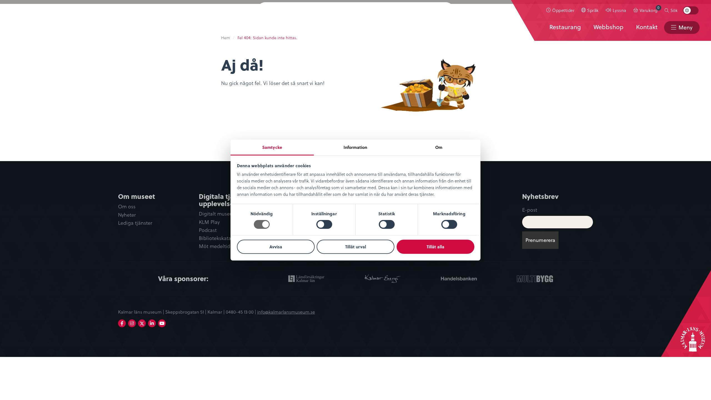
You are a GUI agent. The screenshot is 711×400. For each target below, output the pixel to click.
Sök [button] (673, 10)
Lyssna (619, 10)
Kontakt (647, 27)
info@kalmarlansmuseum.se (286, 311)
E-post (529, 209)
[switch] (324, 224)
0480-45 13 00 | (241, 311)
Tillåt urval (355, 247)
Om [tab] (438, 147)
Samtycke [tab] (272, 147)
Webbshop (609, 27)
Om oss (127, 206)
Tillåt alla (435, 247)
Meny (685, 27)
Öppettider (563, 10)
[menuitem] (560, 10)
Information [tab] (355, 147)
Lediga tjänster (135, 222)
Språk (593, 10)
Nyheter (127, 214)
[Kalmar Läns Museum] (19, 17)
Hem (225, 38)
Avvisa (275, 247)
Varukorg (650, 9)
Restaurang (565, 27)
